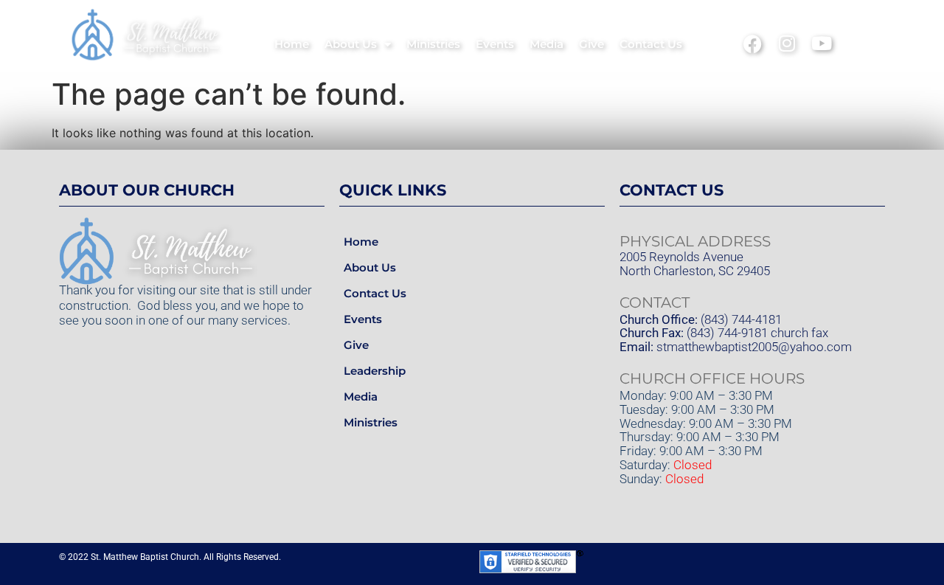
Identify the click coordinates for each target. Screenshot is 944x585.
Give (591, 44)
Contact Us (651, 44)
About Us (350, 44)
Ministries (433, 44)
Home (291, 44)
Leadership (375, 371)
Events (495, 44)
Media (546, 44)
